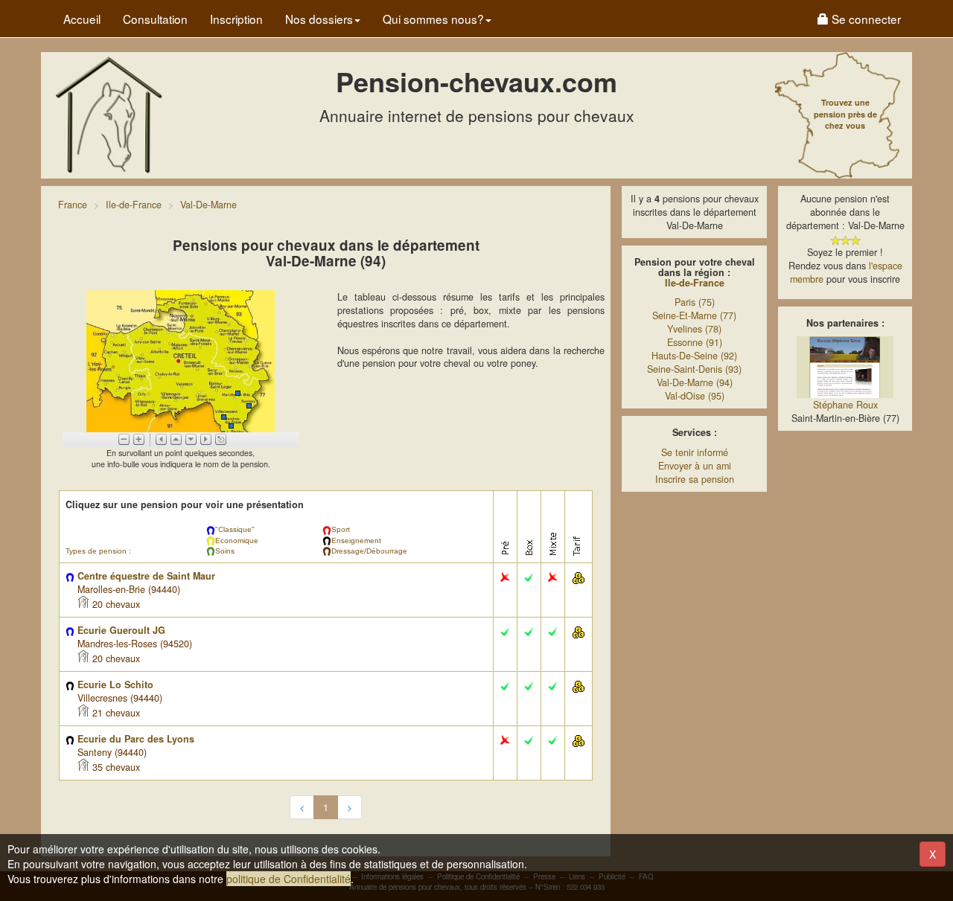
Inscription (236, 18)
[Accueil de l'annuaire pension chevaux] (108, 113)
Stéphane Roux (845, 404)
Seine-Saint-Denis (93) (694, 369)
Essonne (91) (694, 342)
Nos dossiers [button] (319, 18)
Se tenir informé (694, 452)
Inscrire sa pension (694, 479)
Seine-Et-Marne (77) (694, 315)
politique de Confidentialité (288, 878)
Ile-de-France (694, 282)
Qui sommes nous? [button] (433, 18)
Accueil (82, 18)
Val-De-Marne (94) (695, 382)
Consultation (155, 18)
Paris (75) (695, 302)
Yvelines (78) (694, 329)
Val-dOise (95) (694, 396)
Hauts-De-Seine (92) (694, 355)
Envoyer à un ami (694, 465)
